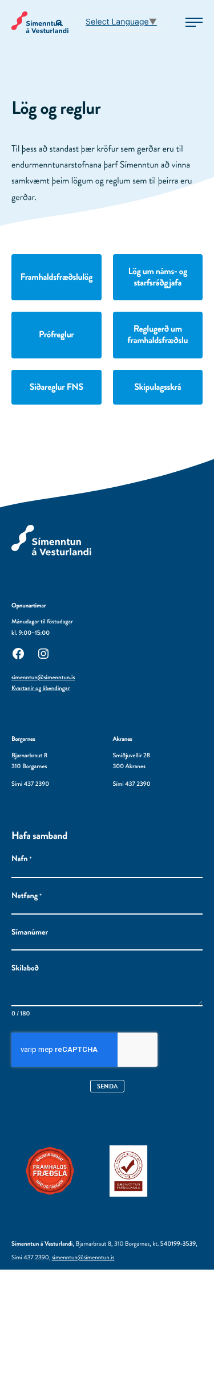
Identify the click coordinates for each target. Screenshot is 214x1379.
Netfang (26, 896)
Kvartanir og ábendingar (40, 688)
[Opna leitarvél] (60, 23)
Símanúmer (29, 932)
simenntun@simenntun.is (43, 677)
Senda (107, 1086)
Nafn (21, 859)
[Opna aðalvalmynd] (194, 22)
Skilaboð (25, 968)
